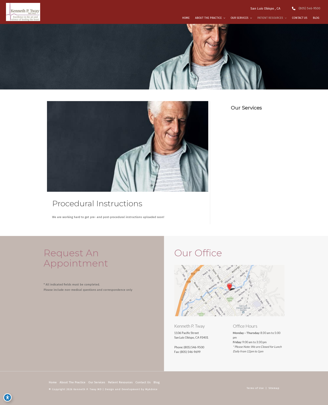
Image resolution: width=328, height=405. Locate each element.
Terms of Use (255, 388)
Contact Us (143, 382)
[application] (223, 18)
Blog (156, 382)
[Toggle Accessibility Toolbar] (7, 397)
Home (53, 382)
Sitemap (274, 388)
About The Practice (72, 382)
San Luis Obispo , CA (266, 8)
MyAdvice (151, 389)
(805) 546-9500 (194, 347)
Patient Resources (120, 382)
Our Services (96, 382)
